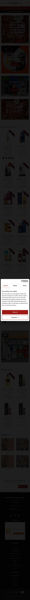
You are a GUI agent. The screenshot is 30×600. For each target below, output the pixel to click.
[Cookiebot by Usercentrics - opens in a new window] (21, 281)
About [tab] (24, 285)
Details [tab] (15, 285)
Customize (14, 317)
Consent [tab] (5, 285)
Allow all (15, 312)
